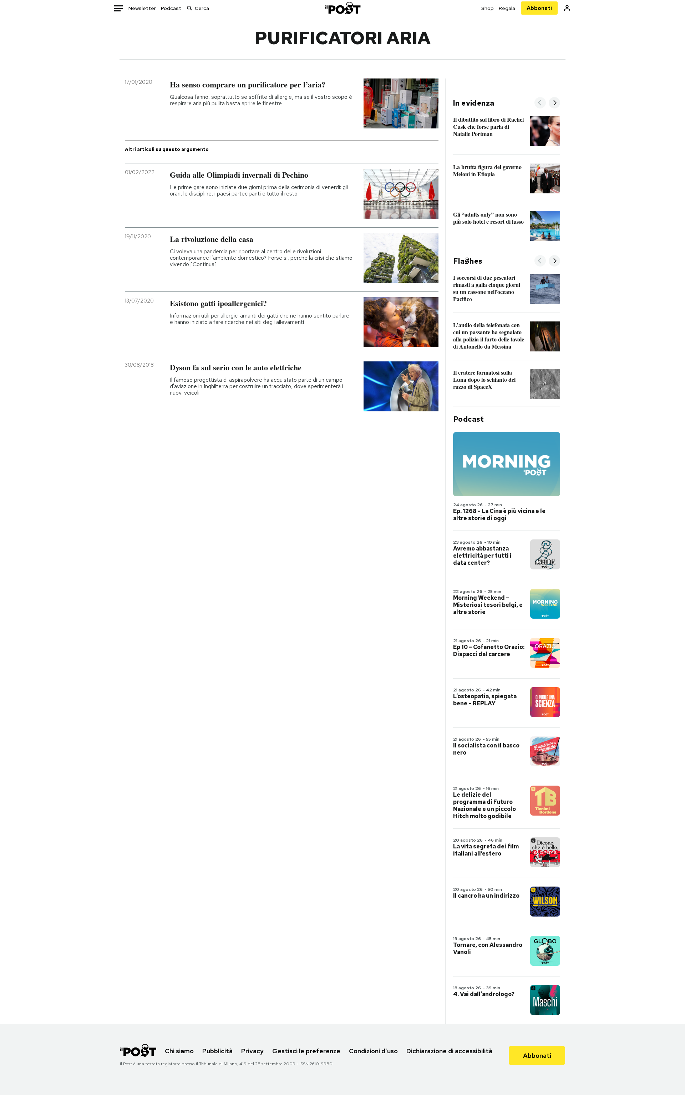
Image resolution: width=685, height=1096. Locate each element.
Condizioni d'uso (373, 1051)
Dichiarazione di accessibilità (449, 1051)
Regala (507, 8)
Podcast (171, 8)
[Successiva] (554, 103)
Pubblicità (217, 1051)
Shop (487, 8)
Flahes (467, 261)
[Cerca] (189, 8)
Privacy (252, 1051)
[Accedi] (567, 8)
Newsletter (142, 8)
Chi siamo (179, 1051)
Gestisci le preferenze (306, 1051)
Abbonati (539, 8)
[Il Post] (342, 8)
